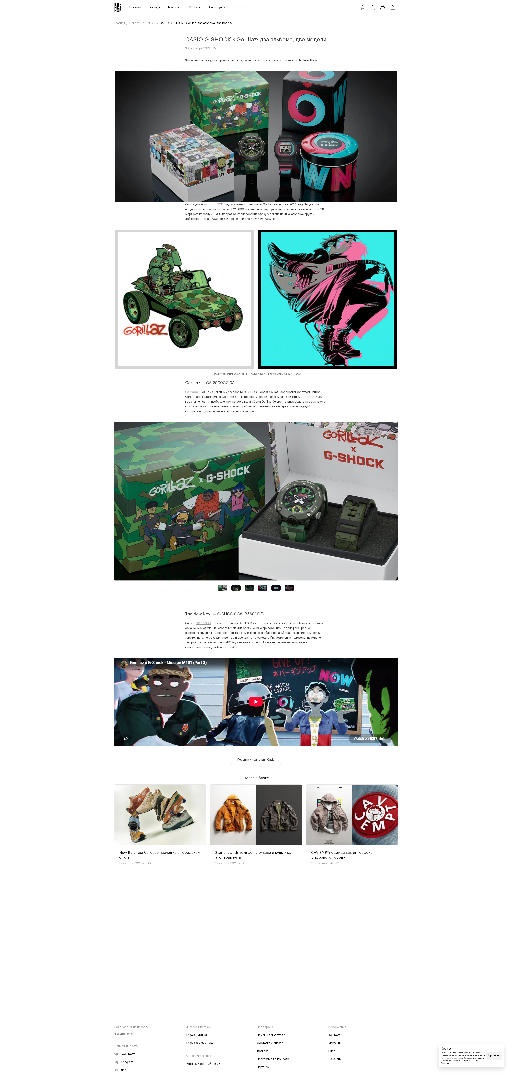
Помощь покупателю (271, 1035)
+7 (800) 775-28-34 (199, 1043)
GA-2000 (191, 392)
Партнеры (264, 1067)
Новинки (135, 7)
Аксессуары (217, 7)
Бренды (154, 7)
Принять (494, 1055)
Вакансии (334, 1059)
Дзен (124, 1070)
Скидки (238, 7)
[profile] (393, 7)
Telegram (127, 1062)
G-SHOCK (216, 204)
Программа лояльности (273, 1059)
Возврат (263, 1051)
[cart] (383, 7)
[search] (373, 7)
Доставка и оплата (270, 1043)
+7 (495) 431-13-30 (198, 1035)
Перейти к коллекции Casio (256, 759)
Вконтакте (128, 1054)
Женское (194, 7)
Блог (331, 1051)
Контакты (335, 1035)
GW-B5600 (203, 623)
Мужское (174, 7)
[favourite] (363, 7)
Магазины (335, 1043)
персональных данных (451, 1058)
